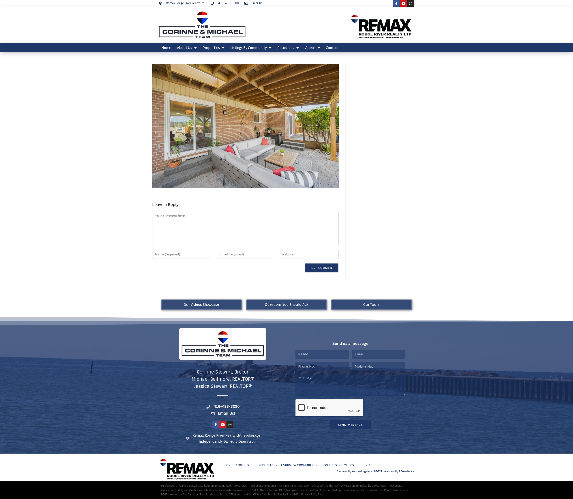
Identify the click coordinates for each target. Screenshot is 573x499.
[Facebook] (396, 3)
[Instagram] (410, 3)
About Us (184, 47)
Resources (285, 47)
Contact (332, 47)
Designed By (344, 471)
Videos (310, 47)
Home (166, 47)
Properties (211, 47)
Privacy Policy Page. (312, 494)
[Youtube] (403, 3)
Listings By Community (248, 47)
